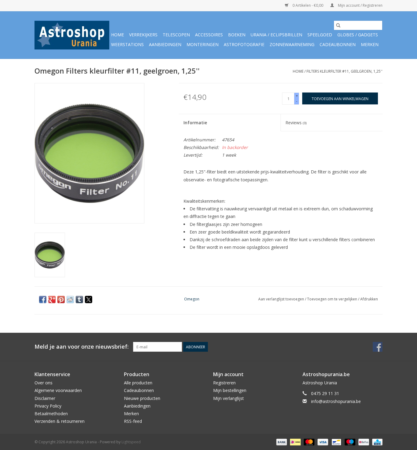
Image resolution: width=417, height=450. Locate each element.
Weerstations (127, 44)
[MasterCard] (308, 441)
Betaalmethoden (51, 413)
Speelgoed (319, 35)
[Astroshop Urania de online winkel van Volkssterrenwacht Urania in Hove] (71, 35)
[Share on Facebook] (42, 299)
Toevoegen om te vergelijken (332, 299)
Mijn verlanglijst (228, 398)
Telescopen (176, 35)
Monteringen (203, 44)
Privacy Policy (47, 406)
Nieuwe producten (142, 398)
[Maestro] (349, 441)
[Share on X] (88, 299)
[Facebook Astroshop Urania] (378, 347)
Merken (370, 44)
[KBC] (376, 441)
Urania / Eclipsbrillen (276, 35)
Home (117, 35)
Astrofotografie (244, 44)
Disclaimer (44, 398)
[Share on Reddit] (70, 299)
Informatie (195, 122)
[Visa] (322, 441)
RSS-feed (133, 421)
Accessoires (209, 35)
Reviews (295, 122)
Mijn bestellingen (229, 390)
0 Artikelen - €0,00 (308, 5)
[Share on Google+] (52, 299)
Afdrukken (369, 299)
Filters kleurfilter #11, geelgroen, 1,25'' (344, 71)
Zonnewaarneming (292, 44)
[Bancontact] (336, 441)
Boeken (236, 35)
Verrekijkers (143, 35)
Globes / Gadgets (357, 35)
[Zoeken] (338, 25)
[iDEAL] (294, 441)
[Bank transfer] (281, 441)
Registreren (224, 383)
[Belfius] (363, 441)
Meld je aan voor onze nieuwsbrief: (81, 346)
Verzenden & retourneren (59, 421)
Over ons (43, 383)
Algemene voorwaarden (58, 390)
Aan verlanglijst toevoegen (281, 299)
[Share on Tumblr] (79, 299)
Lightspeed (131, 442)
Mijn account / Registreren (360, 5)
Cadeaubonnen (338, 44)
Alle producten (138, 383)
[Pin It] (61, 299)
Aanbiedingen (165, 44)
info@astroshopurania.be (336, 401)
